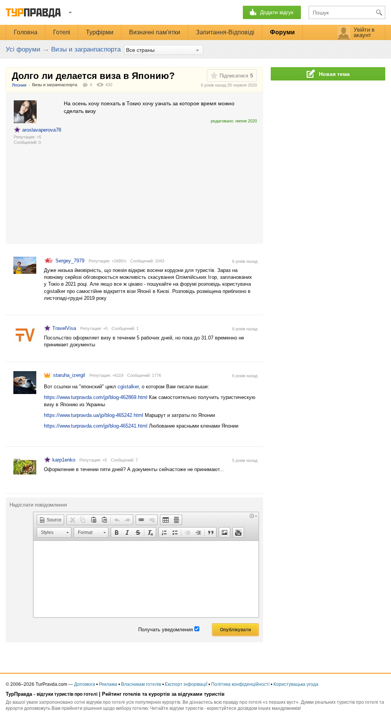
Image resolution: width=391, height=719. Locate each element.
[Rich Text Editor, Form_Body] (146, 579)
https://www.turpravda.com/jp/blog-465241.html (95, 426)
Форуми (282, 32)
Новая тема (334, 74)
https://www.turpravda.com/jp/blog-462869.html (95, 397)
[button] (50, 520)
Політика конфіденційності (240, 684)
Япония (19, 85)
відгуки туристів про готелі (67, 694)
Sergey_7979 (69, 261)
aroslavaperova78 (41, 130)
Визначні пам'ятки (154, 32)
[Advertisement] (159, 180)
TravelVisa (64, 328)
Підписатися (234, 76)
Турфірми (99, 32)
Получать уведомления (165, 629)
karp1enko (63, 460)
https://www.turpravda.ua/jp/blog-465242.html (93, 415)
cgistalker (128, 386)
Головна (25, 32)
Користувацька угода (295, 684)
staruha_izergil (69, 375)
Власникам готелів (141, 684)
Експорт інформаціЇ (186, 684)
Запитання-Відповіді (225, 32)
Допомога (84, 684)
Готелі (61, 32)
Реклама (108, 684)
